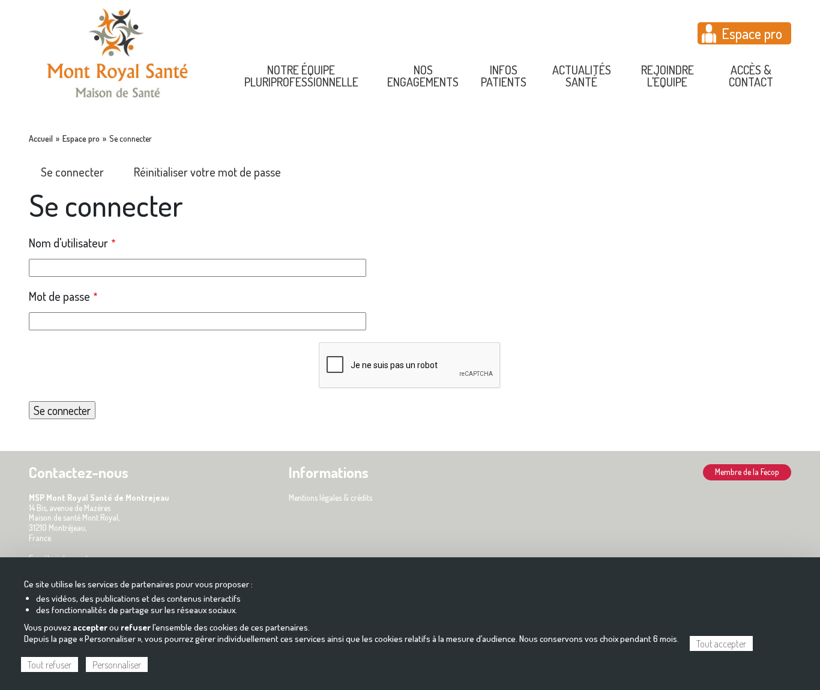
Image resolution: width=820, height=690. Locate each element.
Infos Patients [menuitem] (503, 76)
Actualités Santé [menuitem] (581, 76)
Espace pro (752, 33)
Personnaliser (116, 665)
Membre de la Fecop (747, 472)
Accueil (41, 139)
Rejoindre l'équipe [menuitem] (667, 76)
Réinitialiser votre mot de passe (207, 172)
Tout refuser (49, 665)
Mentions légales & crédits (330, 497)
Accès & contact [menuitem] (751, 76)
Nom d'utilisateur (68, 242)
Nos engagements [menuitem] (423, 76)
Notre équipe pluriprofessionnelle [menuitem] (301, 76)
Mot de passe (59, 296)
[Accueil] (117, 51)
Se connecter (72, 172)
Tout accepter (721, 644)
